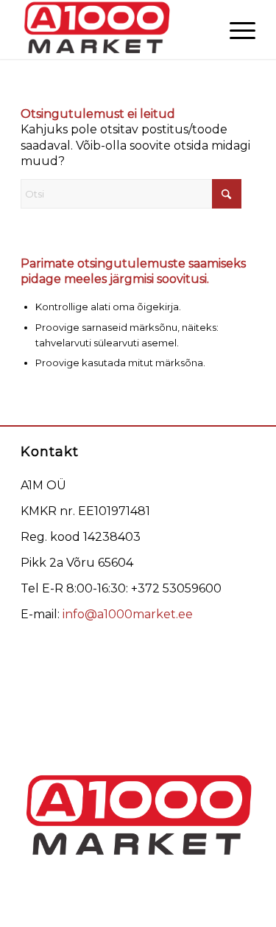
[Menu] (235, 29)
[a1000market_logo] (114, 29)
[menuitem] (235, 29)
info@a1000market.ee (128, 614)
